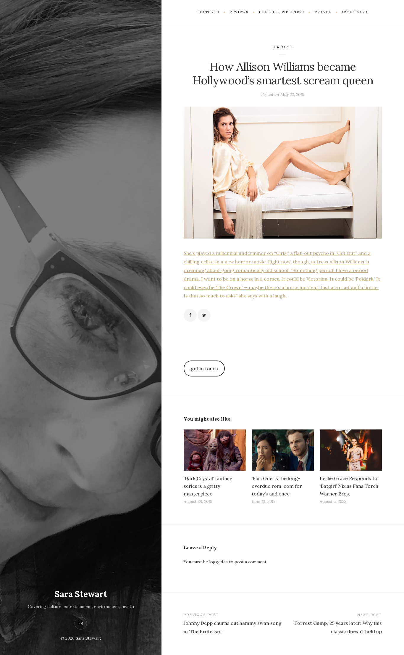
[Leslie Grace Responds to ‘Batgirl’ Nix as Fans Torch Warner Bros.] (351, 450)
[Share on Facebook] (190, 315)
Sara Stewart (81, 594)
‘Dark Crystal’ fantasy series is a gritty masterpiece (208, 486)
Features (283, 47)
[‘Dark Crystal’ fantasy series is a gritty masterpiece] (215, 450)
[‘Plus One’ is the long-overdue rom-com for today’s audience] (283, 450)
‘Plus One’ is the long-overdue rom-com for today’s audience (277, 486)
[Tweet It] (204, 315)
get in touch (204, 368)
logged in (218, 561)
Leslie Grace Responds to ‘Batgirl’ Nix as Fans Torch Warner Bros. (349, 486)
